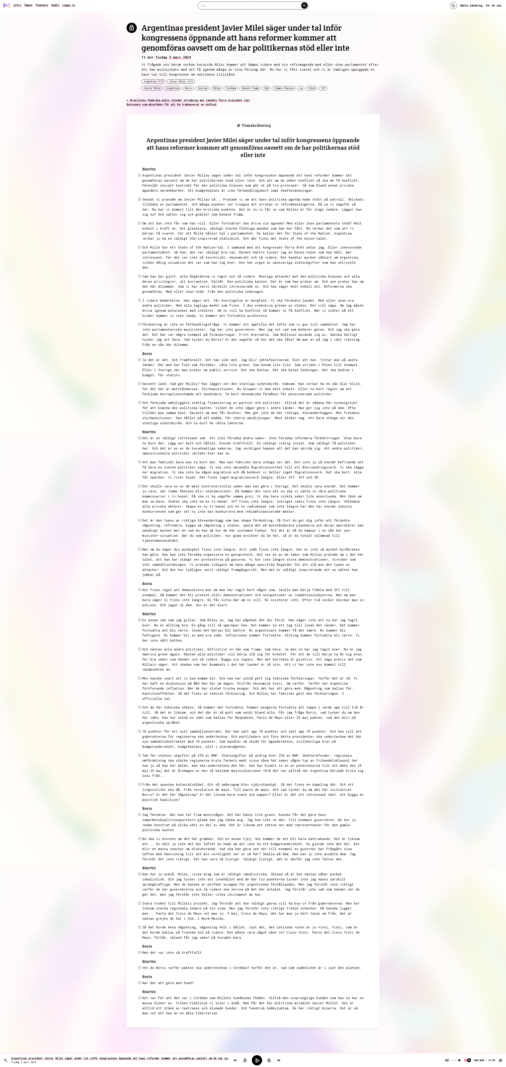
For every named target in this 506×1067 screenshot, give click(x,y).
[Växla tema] (453, 5)
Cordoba (231, 88)
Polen (312, 88)
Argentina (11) (153, 81)
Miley (216, 88)
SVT (323, 88)
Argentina (173, 88)
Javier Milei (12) (181, 81)
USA (266, 88)
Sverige (203, 88)
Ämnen (28, 5)
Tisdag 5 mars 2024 (173, 57)
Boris (188, 88)
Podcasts (42, 5)
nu (301, 88)
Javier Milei (152, 88)
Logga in (68, 5)
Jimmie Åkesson (284, 88)
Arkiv (17, 5)
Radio (55, 5)
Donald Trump (250, 88)
